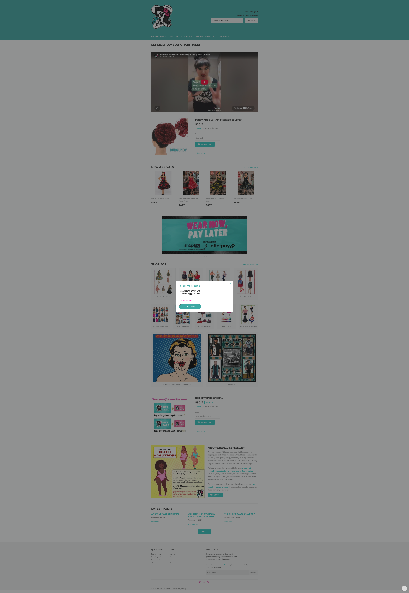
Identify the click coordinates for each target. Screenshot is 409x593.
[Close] (230, 283)
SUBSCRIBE (190, 306)
